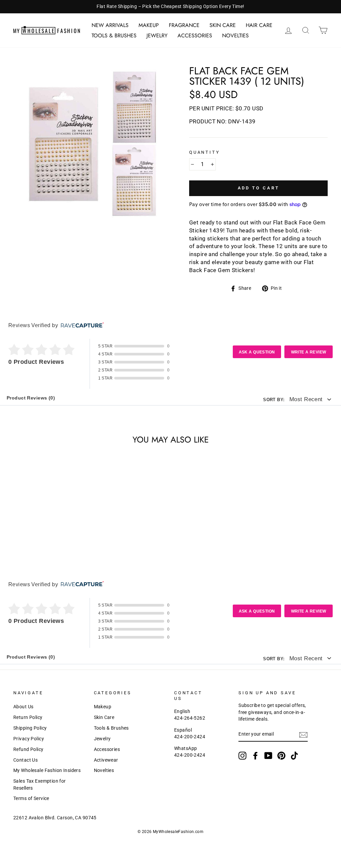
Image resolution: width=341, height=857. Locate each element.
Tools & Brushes (114, 35)
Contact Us (25, 760)
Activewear (106, 760)
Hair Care (259, 25)
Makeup (149, 25)
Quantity (204, 152)
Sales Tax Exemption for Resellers (39, 784)
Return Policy (28, 717)
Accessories (194, 35)
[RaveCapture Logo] (80, 325)
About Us (23, 707)
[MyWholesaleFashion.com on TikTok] (294, 756)
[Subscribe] (303, 735)
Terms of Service (31, 798)
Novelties (235, 35)
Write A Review (308, 352)
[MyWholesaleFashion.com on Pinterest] (281, 756)
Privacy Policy (28, 739)
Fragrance (184, 25)
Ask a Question (257, 352)
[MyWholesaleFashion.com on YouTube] (268, 756)
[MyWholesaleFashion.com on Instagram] (242, 756)
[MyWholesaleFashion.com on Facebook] (255, 756)
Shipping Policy (30, 728)
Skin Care (222, 25)
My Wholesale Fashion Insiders (47, 770)
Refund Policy (28, 749)
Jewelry (157, 35)
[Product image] (90, 142)
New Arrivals (110, 25)
